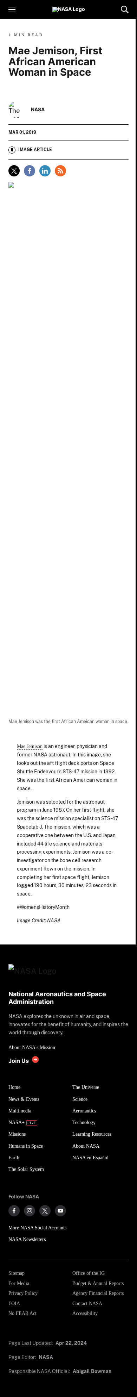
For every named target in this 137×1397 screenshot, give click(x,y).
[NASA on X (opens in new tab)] (45, 1210)
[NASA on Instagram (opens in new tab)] (29, 1210)
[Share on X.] (14, 170)
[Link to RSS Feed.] (60, 170)
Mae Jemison (30, 746)
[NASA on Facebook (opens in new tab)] (14, 1210)
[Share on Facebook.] (29, 170)
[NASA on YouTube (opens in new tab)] (60, 1210)
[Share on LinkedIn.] (45, 170)
